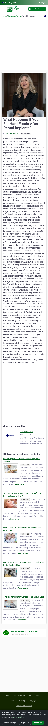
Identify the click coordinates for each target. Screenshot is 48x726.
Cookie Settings (10, 723)
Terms (12, 701)
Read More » (20, 484)
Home (4, 16)
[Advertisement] (24, 44)
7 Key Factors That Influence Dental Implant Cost (23, 597)
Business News (14, 16)
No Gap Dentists (12, 134)
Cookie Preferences (24, 706)
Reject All (25, 723)
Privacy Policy (18, 717)
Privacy (22, 701)
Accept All (38, 723)
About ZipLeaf (19, 696)
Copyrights (33, 701)
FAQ (30, 696)
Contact (39, 696)
